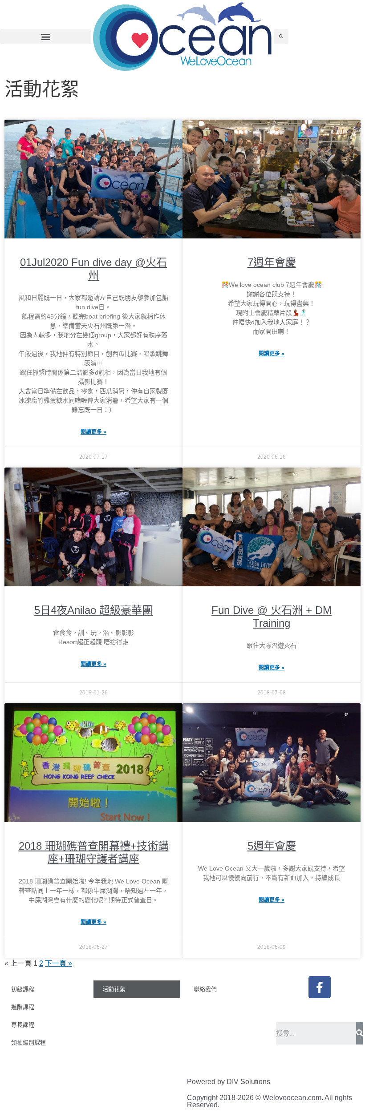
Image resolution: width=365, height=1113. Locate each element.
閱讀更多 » (93, 432)
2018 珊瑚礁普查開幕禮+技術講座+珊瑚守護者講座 (94, 852)
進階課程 (22, 1007)
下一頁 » (58, 963)
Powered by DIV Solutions (228, 1081)
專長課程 (22, 1024)
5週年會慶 (271, 846)
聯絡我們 (205, 989)
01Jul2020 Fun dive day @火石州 (93, 268)
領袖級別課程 (28, 1042)
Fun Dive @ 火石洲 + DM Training (271, 616)
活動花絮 (114, 989)
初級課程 (22, 989)
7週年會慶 (271, 262)
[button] (45, 36)
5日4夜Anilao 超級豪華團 (93, 610)
